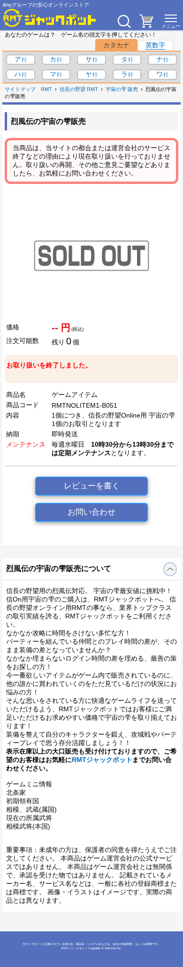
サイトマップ (20, 89)
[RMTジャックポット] (50, 17)
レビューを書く (92, 485)
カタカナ (116, 45)
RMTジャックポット (102, 759)
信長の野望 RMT (79, 89)
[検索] (123, 21)
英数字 (155, 45)
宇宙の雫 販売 (122, 89)
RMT (46, 89)
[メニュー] (170, 21)
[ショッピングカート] (146, 25)
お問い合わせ (91, 512)
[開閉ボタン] (170, 569)
